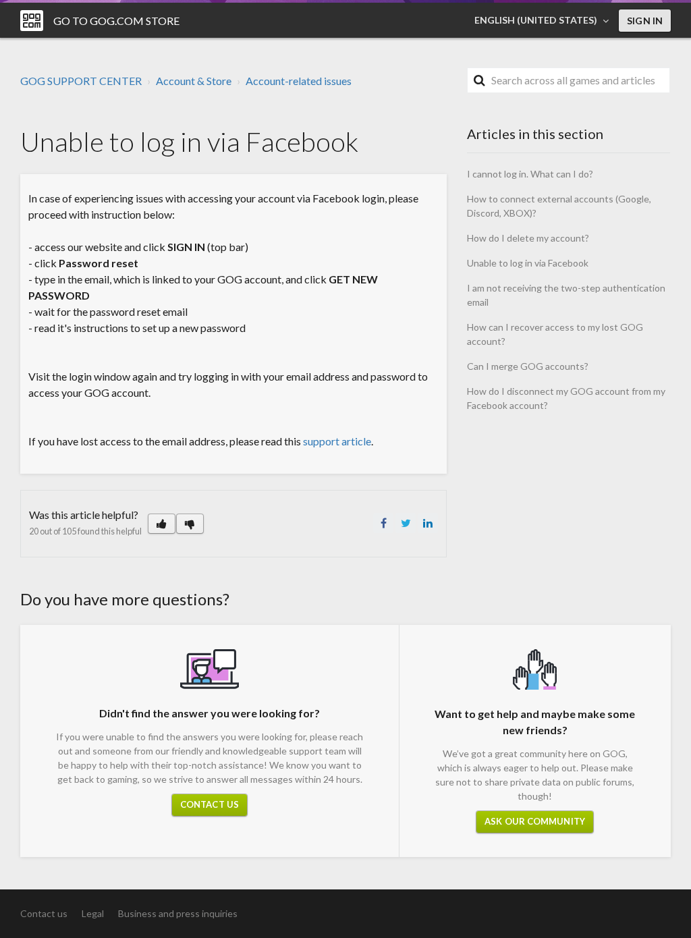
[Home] (31, 20)
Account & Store (193, 80)
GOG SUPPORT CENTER (81, 80)
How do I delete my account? (528, 238)
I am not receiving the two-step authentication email (566, 295)
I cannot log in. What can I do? (530, 174)
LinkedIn (428, 523)
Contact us (209, 804)
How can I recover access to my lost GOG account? (555, 334)
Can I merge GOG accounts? (527, 366)
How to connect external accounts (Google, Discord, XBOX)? (559, 206)
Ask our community (535, 821)
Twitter (405, 523)
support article (337, 441)
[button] (161, 523)
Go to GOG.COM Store (116, 20)
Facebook (383, 523)
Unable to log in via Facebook (527, 263)
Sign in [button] (645, 20)
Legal (93, 913)
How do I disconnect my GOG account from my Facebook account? (566, 398)
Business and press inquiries (178, 913)
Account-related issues (299, 80)
